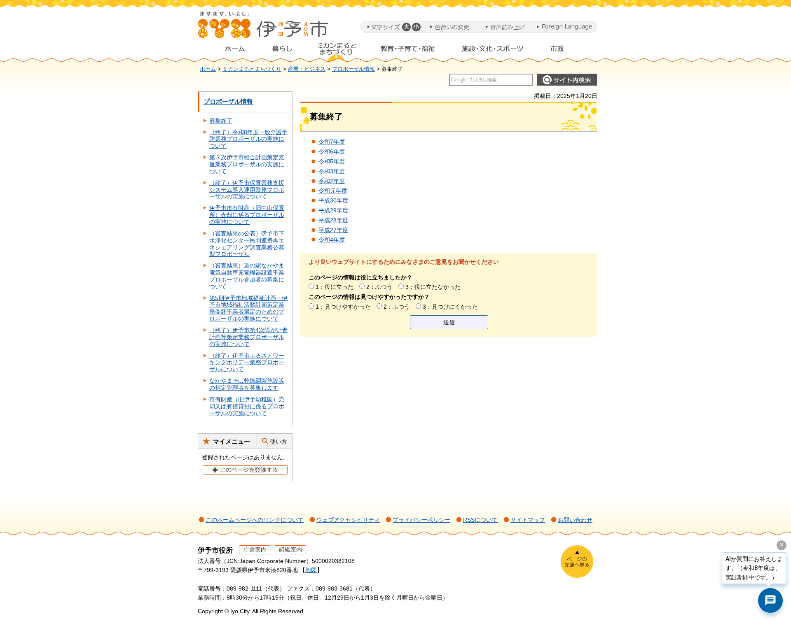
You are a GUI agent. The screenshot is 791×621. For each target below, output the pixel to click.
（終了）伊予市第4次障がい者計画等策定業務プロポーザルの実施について (248, 337)
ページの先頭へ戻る (577, 561)
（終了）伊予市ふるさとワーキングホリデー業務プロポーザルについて (246, 362)
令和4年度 (331, 239)
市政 (564, 50)
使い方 (278, 441)
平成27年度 (333, 230)
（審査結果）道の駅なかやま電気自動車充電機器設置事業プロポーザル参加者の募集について (246, 275)
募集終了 (220, 120)
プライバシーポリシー (421, 519)
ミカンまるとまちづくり (336, 50)
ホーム (228, 50)
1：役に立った (334, 287)
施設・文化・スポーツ (492, 50)
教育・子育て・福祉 (408, 50)
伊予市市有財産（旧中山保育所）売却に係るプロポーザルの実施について (246, 215)
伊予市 (264, 28)
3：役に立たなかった (433, 287)
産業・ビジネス (306, 69)
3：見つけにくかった (450, 306)
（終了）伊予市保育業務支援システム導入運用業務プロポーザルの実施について (246, 189)
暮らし (282, 50)
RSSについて (480, 519)
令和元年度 (332, 190)
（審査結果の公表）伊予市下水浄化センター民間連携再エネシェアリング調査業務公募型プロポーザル (246, 243)
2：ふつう (379, 287)
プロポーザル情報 (353, 69)
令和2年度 (331, 181)
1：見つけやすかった (343, 306)
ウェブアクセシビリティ (348, 519)
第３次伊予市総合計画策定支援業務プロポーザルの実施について (246, 164)
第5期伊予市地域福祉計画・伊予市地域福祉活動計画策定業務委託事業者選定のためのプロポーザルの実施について (248, 308)
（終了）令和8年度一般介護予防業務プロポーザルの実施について (248, 139)
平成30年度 (333, 200)
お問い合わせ (575, 519)
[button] (406, 27)
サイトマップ (527, 519)
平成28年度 (333, 220)
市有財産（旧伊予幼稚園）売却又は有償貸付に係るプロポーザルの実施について (246, 406)
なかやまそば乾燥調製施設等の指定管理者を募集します (246, 384)
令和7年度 (331, 141)
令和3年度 (331, 171)
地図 (311, 570)
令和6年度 (331, 151)
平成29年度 (333, 210)
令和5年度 (331, 161)
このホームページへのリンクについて (255, 519)
